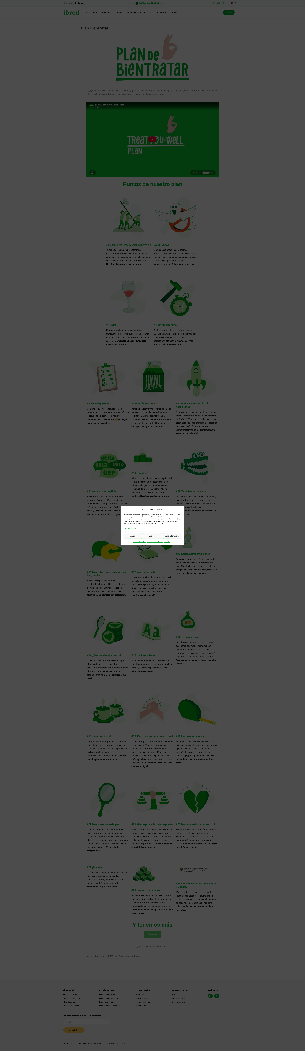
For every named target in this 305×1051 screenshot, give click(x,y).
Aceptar (133, 536)
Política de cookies (139, 542)
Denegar (152, 536)
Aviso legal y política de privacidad (158, 542)
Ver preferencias (172, 536)
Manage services (130, 528)
